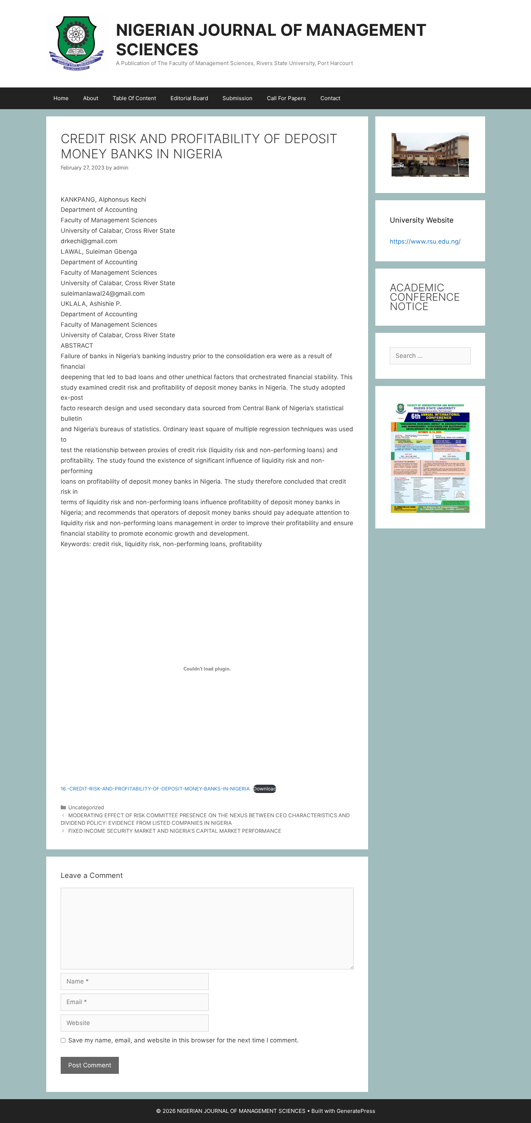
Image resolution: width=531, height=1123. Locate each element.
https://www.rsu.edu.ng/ (425, 241)
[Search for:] (430, 355)
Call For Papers (286, 98)
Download (264, 789)
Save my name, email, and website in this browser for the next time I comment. (183, 1040)
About (90, 98)
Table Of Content (134, 98)
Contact (330, 98)
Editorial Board (189, 98)
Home (61, 98)
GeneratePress (356, 1110)
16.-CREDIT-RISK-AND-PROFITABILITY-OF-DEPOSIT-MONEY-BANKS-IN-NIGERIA (155, 789)
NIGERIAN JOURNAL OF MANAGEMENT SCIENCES (271, 39)
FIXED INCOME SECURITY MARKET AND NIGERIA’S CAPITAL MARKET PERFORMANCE (174, 831)
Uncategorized (86, 807)
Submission (237, 98)
